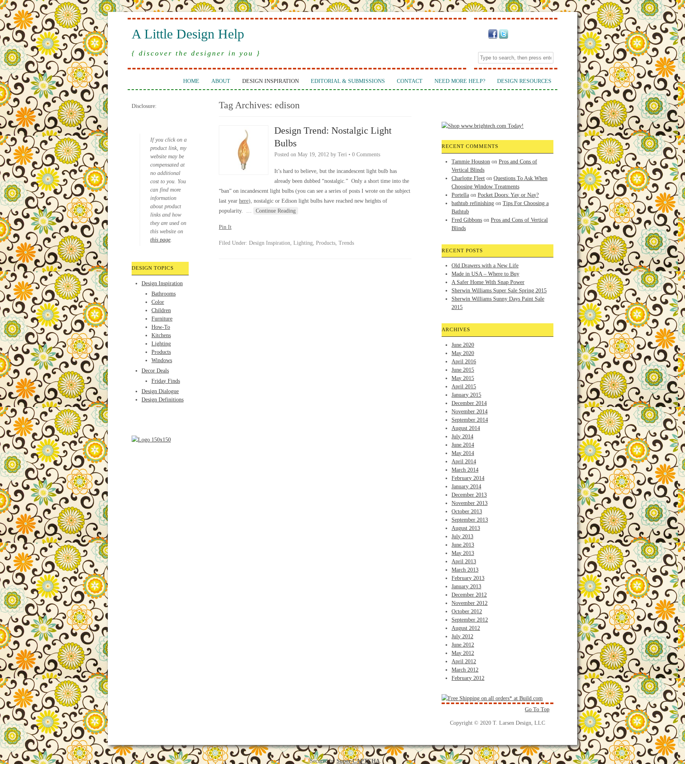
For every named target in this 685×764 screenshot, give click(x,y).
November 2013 (470, 503)
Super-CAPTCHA (358, 761)
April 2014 (464, 462)
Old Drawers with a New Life (485, 266)
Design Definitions (163, 400)
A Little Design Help (188, 34)
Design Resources (524, 81)
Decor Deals (155, 371)
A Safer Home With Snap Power (488, 282)
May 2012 (463, 653)
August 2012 (466, 628)
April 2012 (464, 661)
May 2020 (463, 353)
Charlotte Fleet (468, 178)
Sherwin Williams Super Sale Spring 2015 (499, 291)
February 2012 (468, 678)
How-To (160, 327)
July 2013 (462, 536)
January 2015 (466, 395)
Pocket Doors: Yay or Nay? (508, 195)
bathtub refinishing (473, 203)
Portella (460, 195)
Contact (410, 81)
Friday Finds (165, 381)
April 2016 (464, 362)
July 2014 (462, 437)
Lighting (161, 344)
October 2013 (467, 511)
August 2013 (466, 528)
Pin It (225, 227)
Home (191, 81)
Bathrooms (163, 294)
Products (161, 352)
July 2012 (462, 636)
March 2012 (465, 670)
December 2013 (469, 495)
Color (157, 302)
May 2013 (463, 553)
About (220, 81)
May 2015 (463, 378)
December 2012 (469, 595)
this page (160, 240)
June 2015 (463, 370)
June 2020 (463, 345)
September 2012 (470, 620)
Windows (161, 360)
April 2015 (464, 387)
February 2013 (468, 578)
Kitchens (161, 335)
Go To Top (537, 709)
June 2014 (463, 445)
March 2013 (465, 570)
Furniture (161, 319)
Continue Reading (276, 211)
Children (161, 310)
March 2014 (465, 470)
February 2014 (468, 478)
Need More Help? (459, 81)
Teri (342, 154)
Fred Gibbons (467, 220)
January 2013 (466, 586)
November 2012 (470, 603)
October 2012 (467, 611)
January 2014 (466, 486)
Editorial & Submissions (348, 81)
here (244, 201)
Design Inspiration (270, 81)
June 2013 (463, 545)
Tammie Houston (471, 162)
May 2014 (463, 453)
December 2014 (469, 403)
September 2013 (470, 520)
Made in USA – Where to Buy (485, 274)
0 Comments (366, 154)
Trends (346, 243)
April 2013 (464, 561)
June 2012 (463, 645)
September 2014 (470, 420)
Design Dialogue (160, 391)
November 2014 (470, 412)
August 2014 (466, 428)
